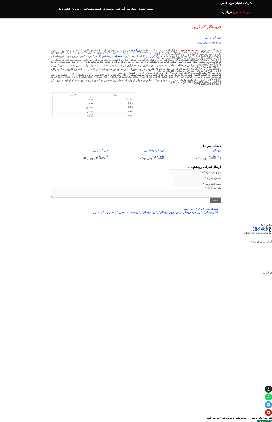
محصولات (108, 8)
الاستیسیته (216, 67)
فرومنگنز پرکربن (153, 56)
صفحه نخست (145, 8)
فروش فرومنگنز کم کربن (163, 212)
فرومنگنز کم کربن (213, 37)
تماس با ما (64, 8)
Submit (215, 200)
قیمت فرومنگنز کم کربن (117, 212)
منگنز (81, 50)
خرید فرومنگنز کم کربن (186, 212)
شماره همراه (213, 178)
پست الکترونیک (212, 184)
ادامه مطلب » (215, 156)
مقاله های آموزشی (126, 8)
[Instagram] (268, 389)
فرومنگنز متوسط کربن (112, 56)
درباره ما (77, 8)
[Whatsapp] (268, 396)
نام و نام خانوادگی (210, 172)
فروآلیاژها (135, 50)
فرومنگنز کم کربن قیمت (140, 212)
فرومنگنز (217, 150)
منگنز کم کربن (99, 212)
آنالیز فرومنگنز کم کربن (207, 212)
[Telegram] (268, 404)
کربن (53, 50)
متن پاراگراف (213, 187)
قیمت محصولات (92, 8)
